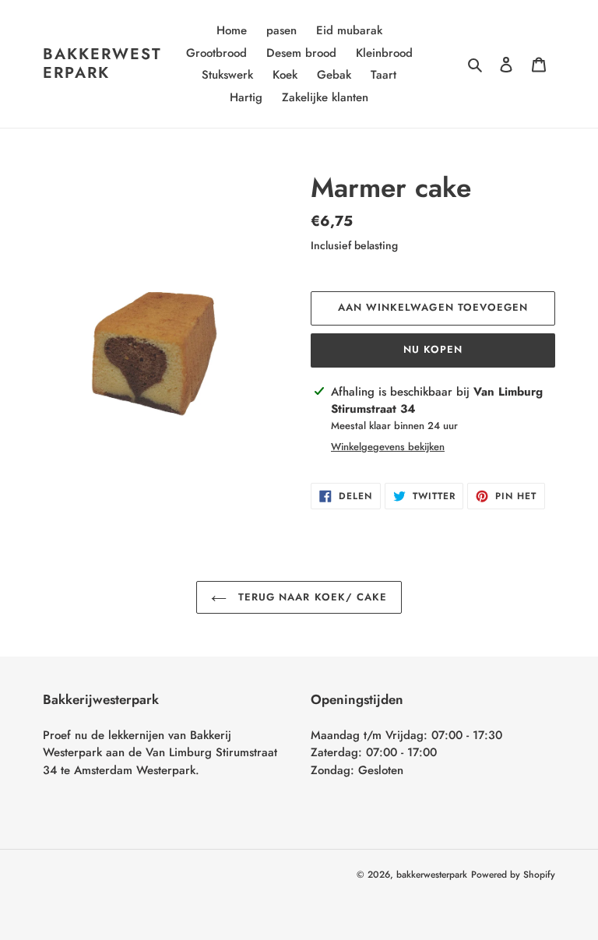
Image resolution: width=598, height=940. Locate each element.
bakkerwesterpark (102, 64)
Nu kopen (433, 349)
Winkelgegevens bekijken (388, 446)
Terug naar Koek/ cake (310, 597)
